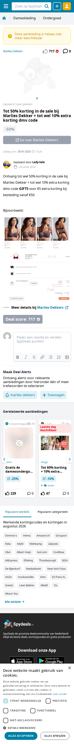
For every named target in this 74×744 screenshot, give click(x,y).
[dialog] (37, 704)
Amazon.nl (43, 535)
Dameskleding (24, 18)
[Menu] (6, 6)
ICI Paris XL (59, 577)
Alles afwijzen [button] (55, 736)
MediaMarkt (33, 568)
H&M (20, 544)
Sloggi (44, 462)
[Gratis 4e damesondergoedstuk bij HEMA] (19, 459)
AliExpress (11, 560)
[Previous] (4, 459)
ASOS (8, 577)
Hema (8, 462)
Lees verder (60, 694)
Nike (8, 544)
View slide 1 (37, 98)
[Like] (7, 493)
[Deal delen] (57, 6)
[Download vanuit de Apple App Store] (21, 661)
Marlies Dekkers (13, 51)
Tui (55, 585)
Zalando (53, 544)
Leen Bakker (26, 585)
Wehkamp (36, 544)
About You (11, 593)
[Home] (4, 18)
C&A (7, 552)
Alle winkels (13, 602)
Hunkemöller (26, 577)
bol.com (42, 552)
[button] (37, 727)
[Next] (69, 459)
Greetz (9, 585)
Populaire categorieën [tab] (53, 512)
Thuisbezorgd (47, 560)
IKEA (65, 560)
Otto (43, 577)
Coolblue (58, 552)
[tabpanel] (37, 561)
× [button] (69, 668)
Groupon (61, 535)
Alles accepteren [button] (21, 736)
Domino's (11, 535)
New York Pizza (56, 568)
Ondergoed (52, 18)
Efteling (28, 560)
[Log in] (67, 6)
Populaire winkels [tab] (17, 512)
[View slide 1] (37, 79)
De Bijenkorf (12, 568)
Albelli (44, 585)
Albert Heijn (24, 552)
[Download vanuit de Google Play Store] (51, 661)
